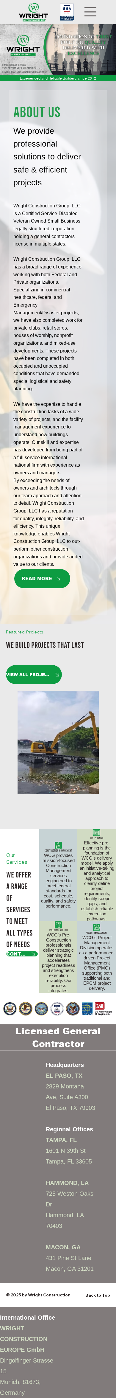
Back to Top (97, 1185)
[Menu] (90, 12)
